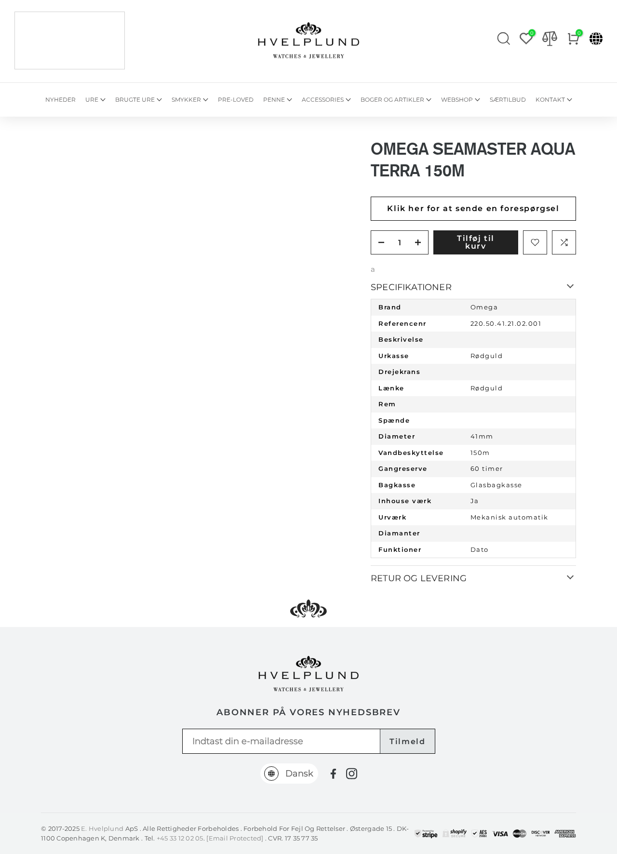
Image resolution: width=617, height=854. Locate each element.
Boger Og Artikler (392, 99)
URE (91, 99)
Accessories (323, 99)
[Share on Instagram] (351, 773)
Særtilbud (508, 99)
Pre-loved (236, 99)
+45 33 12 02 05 (180, 838)
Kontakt (550, 99)
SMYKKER (186, 99)
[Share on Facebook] (333, 774)
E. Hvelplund (102, 828)
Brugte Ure (135, 99)
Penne (274, 99)
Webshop (457, 99)
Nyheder (60, 99)
